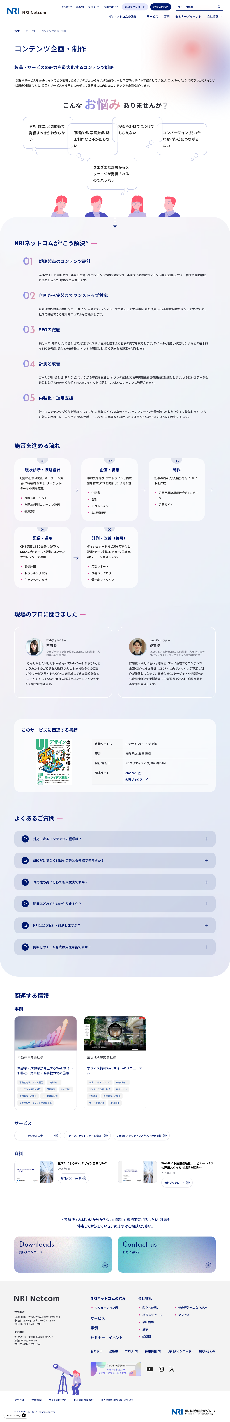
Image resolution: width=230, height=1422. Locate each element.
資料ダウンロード (179, 1351)
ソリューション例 (106, 1307)
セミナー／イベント (188, 16)
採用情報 (109, 7)
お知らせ (67, 7)
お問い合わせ (207, 1351)
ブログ (92, 7)
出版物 (80, 7)
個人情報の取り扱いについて (117, 1400)
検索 (219, 6)
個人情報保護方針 (83, 1400)
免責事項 (36, 1400)
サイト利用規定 (57, 1400)
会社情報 (212, 16)
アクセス (19, 1400)
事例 (167, 16)
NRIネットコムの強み (123, 16)
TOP (17, 31)
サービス (152, 16)
